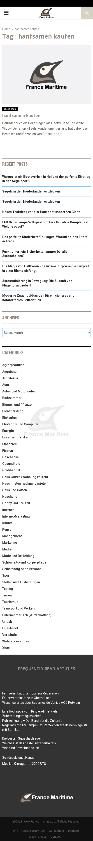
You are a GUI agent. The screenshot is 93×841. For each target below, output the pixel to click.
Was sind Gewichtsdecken (20, 748)
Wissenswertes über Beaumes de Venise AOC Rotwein (41, 702)
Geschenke (10, 457)
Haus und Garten (14, 490)
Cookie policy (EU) (33, 830)
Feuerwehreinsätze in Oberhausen (26, 698)
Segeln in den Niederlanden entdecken (31, 191)
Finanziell (9, 444)
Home (14, 830)
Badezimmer (12, 398)
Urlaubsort (10, 628)
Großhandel (11, 470)
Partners (73, 830)
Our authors (56, 830)
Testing (7, 589)
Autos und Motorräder (18, 391)
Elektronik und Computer (20, 424)
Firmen (7, 450)
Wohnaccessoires (15, 641)
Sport (6, 575)
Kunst (6, 529)
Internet (8, 510)
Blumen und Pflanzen (17, 404)
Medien (7, 549)
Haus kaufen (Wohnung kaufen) (25, 477)
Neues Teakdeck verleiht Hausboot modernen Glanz (41, 212)
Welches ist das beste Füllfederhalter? (29, 743)
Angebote (9, 372)
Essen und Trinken (15, 437)
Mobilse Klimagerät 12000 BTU (24, 763)
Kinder (7, 523)
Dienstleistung (12, 411)
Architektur (10, 378)
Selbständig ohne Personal (22, 569)
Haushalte (9, 496)
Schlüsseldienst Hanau (18, 757)
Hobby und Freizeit (16, 503)
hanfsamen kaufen (21, 115)
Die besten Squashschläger (21, 738)
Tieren (7, 595)
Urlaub (7, 621)
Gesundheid (9, 109)
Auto (5, 385)
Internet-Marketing (16, 516)
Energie (8, 431)
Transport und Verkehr (19, 608)
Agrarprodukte (13, 365)
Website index (37, 836)
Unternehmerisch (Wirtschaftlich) (26, 615)
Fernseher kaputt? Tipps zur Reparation (30, 693)
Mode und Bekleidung (18, 556)
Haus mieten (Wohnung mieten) (25, 483)
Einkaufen (9, 417)
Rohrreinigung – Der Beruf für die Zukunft (32, 720)
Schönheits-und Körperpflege (24, 562)
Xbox (6, 648)
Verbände (9, 635)
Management (12, 536)
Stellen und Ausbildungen (21, 582)
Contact (56, 836)
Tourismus (10, 602)
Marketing (9, 542)
